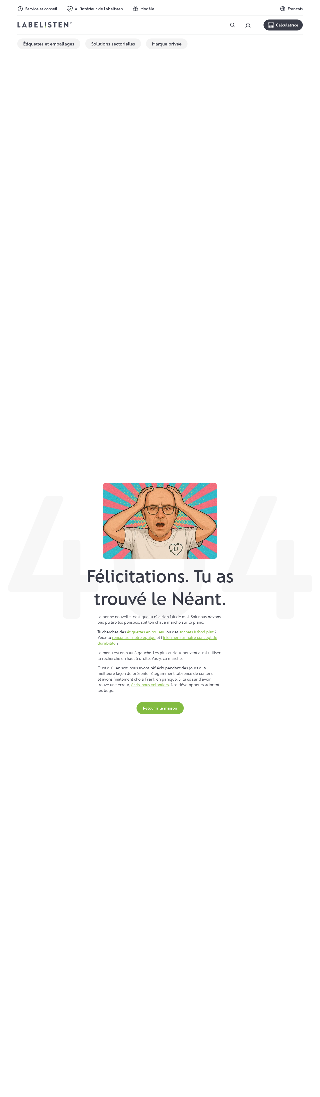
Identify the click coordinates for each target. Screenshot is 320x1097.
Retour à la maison (160, 708)
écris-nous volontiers (150, 684)
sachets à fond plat (197, 631)
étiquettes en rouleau (146, 631)
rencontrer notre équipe (134, 637)
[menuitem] (48, 43)
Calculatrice (287, 24)
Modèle (147, 8)
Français (295, 8)
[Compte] (248, 25)
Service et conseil (41, 8)
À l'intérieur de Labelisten (99, 8)
